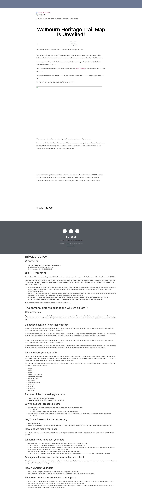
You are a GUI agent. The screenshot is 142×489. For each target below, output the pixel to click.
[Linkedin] (77, 231)
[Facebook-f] (65, 231)
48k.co (67, 244)
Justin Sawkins (80, 68)
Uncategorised (73, 45)
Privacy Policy (71, 246)
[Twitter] (71, 231)
